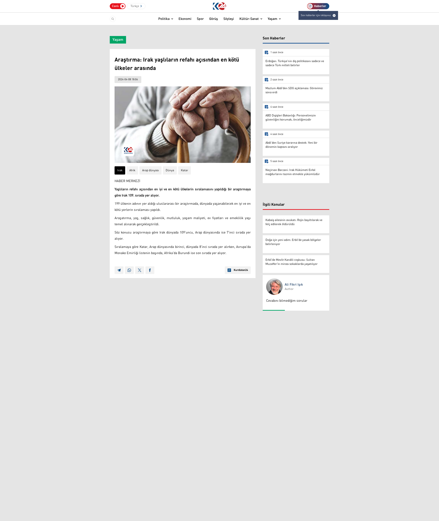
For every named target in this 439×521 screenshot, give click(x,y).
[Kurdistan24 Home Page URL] (219, 6)
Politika (164, 19)
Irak (119, 170)
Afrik (132, 170)
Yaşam (272, 19)
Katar (184, 170)
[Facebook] (149, 270)
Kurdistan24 (241, 270)
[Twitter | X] (139, 270)
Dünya (170, 170)
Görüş (213, 18)
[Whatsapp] (129, 270)
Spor (200, 18)
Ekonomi (185, 18)
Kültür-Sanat (249, 19)
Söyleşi (228, 18)
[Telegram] (119, 270)
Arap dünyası (150, 170)
